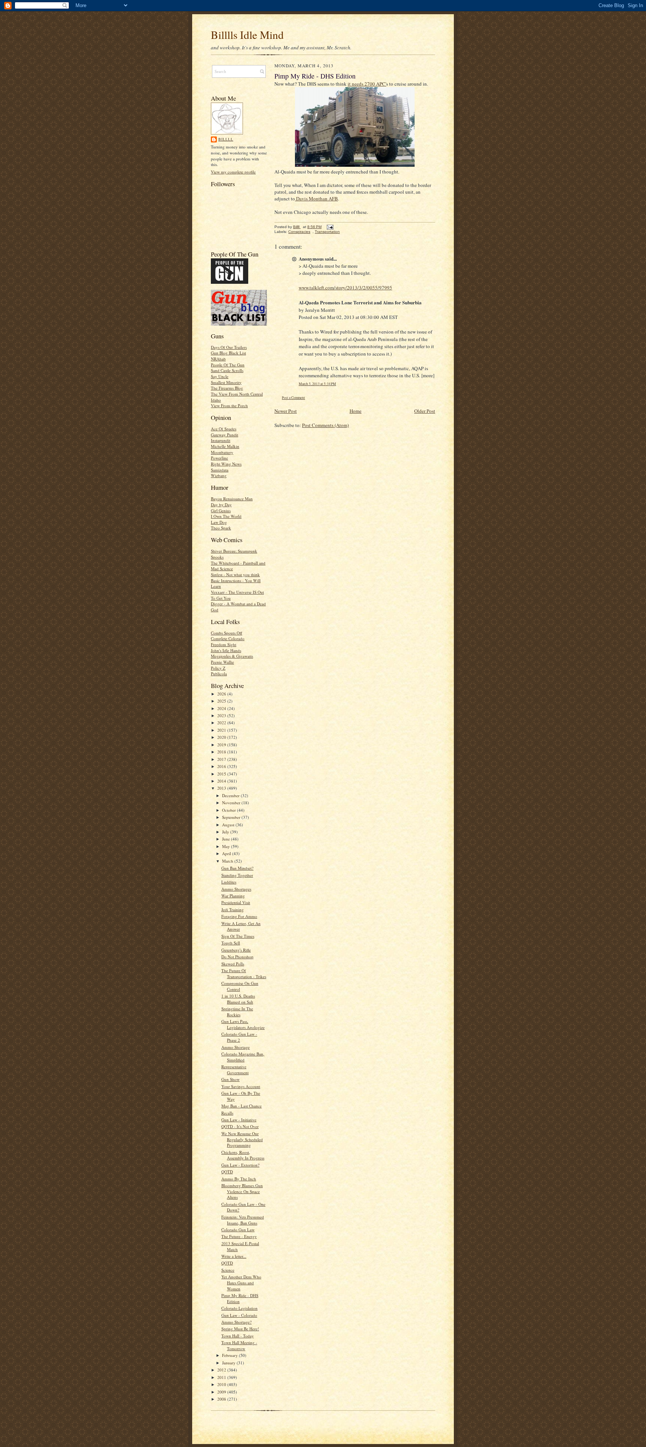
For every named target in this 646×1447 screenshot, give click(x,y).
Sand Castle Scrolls (227, 370)
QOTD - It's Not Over (240, 1126)
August (229, 824)
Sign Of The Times (237, 936)
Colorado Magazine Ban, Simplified (242, 1057)
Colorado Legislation (239, 1308)
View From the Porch (229, 405)
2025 (222, 701)
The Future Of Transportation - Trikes (243, 973)
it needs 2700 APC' (367, 83)
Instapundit (220, 440)
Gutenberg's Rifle (236, 950)
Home (356, 411)
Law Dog (219, 522)
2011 (222, 1377)
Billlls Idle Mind (247, 34)
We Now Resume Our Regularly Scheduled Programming (242, 1139)
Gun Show (230, 1079)
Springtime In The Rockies (237, 1011)
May (226, 846)
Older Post (424, 411)
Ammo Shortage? (236, 1322)
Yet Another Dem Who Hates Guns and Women (241, 1282)
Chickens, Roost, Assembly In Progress (242, 1155)
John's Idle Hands (226, 650)
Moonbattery (222, 452)
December (231, 795)
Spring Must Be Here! (240, 1328)
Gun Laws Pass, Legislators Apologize (243, 1024)
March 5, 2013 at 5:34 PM (317, 383)
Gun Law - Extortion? (240, 1165)
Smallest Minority (226, 382)
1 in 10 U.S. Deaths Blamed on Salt (238, 999)
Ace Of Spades (223, 428)
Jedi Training (232, 909)
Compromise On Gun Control (239, 986)
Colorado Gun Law (238, 1229)
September (232, 817)
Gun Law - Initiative (238, 1119)
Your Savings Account (240, 1086)
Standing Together (237, 875)
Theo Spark (221, 528)
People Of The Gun (227, 365)
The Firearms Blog (227, 388)
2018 (222, 752)
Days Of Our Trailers (229, 347)
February (230, 1355)
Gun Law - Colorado (239, 1315)
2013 (222, 788)
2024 (222, 708)
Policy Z (218, 668)
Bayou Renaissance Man (232, 498)
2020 (222, 737)
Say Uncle (219, 376)
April (227, 853)
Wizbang (219, 475)
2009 (222, 1392)
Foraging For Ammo (239, 916)
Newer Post (285, 411)
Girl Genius (221, 510)
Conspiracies (299, 232)
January (229, 1362)
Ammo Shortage (235, 1047)
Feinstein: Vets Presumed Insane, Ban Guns (242, 1220)
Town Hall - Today (237, 1336)
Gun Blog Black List (228, 353)
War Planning (233, 895)
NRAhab (218, 359)
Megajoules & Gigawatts (232, 656)
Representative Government (235, 1069)
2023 (222, 715)
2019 (222, 744)
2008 (222, 1399)
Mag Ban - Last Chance (241, 1106)
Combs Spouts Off (226, 633)
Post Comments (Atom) (325, 425)
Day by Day (221, 504)
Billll (225, 139)
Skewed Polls (232, 964)
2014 (222, 781)
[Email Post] (330, 227)
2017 (222, 759)
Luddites (228, 882)
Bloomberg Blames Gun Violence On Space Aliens (242, 1191)
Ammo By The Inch (238, 1179)
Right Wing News (226, 464)
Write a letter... (233, 1256)
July (226, 832)
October (229, 810)
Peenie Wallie (222, 662)
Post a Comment (293, 397)
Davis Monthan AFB (316, 198)
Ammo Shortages (236, 889)
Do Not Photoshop (237, 956)
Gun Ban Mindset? (237, 868)
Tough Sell (230, 943)
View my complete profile (233, 172)
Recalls (227, 1113)
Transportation (327, 232)
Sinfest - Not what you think (235, 574)
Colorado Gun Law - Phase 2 (239, 1037)
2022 (222, 722)
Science (227, 1270)
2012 (222, 1370)
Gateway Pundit (224, 434)
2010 (222, 1384)
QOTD (227, 1171)
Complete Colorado (227, 638)
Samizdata (219, 470)
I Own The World (226, 516)
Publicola (219, 673)
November (232, 802)
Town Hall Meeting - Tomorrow (239, 1345)
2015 (222, 774)
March (228, 861)
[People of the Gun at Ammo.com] (229, 282)
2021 (222, 730)
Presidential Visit (235, 902)
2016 (222, 766)
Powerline (219, 458)
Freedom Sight (223, 644)
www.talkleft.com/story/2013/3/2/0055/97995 (345, 287)
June (226, 839)
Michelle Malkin (225, 446)
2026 (222, 694)
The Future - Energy (239, 1236)
